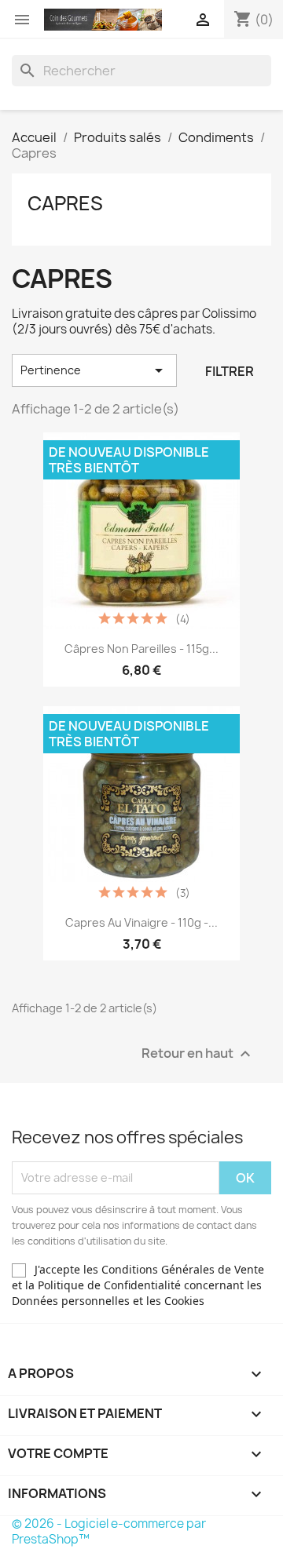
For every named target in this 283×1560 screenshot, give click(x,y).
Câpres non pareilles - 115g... (141, 648)
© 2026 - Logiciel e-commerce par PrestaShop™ (109, 1531)
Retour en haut (198, 1053)
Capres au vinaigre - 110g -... (141, 922)
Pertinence (94, 370)
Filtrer (229, 371)
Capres (65, 203)
